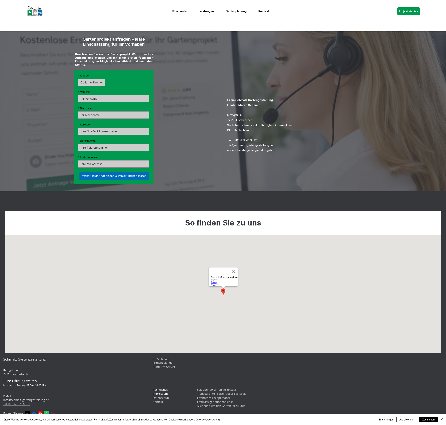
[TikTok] (27, 413)
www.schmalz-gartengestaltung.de (249, 150)
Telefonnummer (87, 140)
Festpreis (240, 394)
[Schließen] (442, 419)
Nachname (85, 108)
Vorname (84, 91)
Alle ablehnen (406, 419)
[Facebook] (34, 413)
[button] (206, 11)
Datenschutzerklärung (207, 419)
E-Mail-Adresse (88, 157)
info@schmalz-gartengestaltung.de (250, 145)
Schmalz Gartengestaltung (24, 359)
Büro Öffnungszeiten (20, 380)
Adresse (84, 124)
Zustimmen (428, 419)
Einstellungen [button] (386, 419)
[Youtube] (40, 413)
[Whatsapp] (46, 413)
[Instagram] (53, 413)
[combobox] (91, 82)
